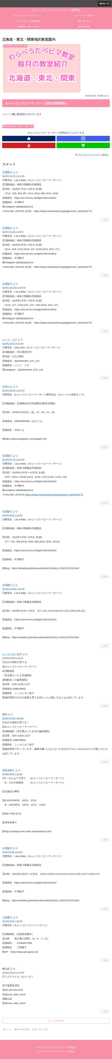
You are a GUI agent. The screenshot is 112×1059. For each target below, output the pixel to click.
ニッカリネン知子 (12, 654)
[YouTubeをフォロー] (28, 145)
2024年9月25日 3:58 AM (12, 718)
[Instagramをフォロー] (83, 138)
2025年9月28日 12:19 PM (13, 390)
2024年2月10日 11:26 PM (13, 972)
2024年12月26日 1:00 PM (13, 589)
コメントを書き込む (56, 1020)
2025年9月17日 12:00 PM (13, 459)
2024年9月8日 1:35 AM (12, 774)
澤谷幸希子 (8, 770)
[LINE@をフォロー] (83, 145)
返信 (106, 219)
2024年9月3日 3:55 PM (12, 852)
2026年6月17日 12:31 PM (13, 176)
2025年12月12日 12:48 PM (14, 288)
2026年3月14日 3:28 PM (12, 232)
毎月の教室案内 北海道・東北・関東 (19, 126)
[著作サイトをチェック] (28, 138)
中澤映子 (7, 172)
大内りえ (7, 386)
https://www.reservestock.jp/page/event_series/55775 (54, 494)
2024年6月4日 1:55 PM (12, 921)
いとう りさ (9, 339)
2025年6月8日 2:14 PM (12, 515)
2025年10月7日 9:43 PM (12, 343)
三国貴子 (7, 917)
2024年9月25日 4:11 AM (12, 658)
